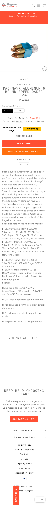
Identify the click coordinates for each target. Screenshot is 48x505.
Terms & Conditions (24, 449)
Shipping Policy (24, 463)
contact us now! (24, 419)
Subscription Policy (24, 472)
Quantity (24, 159)
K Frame (7, 110)
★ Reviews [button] (16, 495)
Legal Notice (24, 468)
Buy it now (24, 143)
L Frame (19, 110)
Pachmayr (24, 84)
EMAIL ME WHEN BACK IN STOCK (24, 151)
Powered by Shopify (24, 491)
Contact (24, 454)
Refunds (24, 458)
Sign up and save (23, 437)
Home (23, 79)
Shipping (19, 121)
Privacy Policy (24, 444)
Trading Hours (23, 430)
